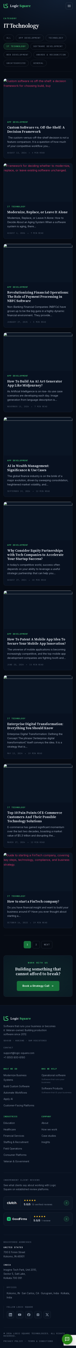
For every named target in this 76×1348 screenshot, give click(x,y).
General (38, 63)
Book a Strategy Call (35, 985)
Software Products (52, 1088)
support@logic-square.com (19, 1053)
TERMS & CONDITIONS (40, 1341)
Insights (46, 1142)
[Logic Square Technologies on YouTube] (19, 1314)
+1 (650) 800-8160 (14, 1057)
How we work (49, 1129)
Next (47, 944)
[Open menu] (69, 6)
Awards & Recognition (51, 54)
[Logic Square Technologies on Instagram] (38, 1314)
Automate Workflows (15, 1092)
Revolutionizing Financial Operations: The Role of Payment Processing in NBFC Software (38, 296)
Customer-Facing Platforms (19, 1105)
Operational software (54, 1075)
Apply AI (8, 1099)
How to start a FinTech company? (33, 901)
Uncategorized (16, 63)
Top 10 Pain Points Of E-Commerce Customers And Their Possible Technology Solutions (34, 816)
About (45, 1123)
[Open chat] (67, 1339)
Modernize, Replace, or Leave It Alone (37, 212)
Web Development (18, 54)
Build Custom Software (17, 1086)
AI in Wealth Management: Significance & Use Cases (28, 467)
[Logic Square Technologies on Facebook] (29, 1314)
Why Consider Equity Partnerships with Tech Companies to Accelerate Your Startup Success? (35, 554)
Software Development (48, 46)
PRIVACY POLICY (13, 1341)
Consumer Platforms (15, 1155)
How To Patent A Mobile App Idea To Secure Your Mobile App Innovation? (36, 641)
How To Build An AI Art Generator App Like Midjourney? (34, 383)
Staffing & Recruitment (16, 1142)
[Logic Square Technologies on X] (47, 1314)
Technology (56, 38)
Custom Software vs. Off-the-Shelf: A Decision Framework (36, 129)
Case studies (49, 1135)
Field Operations (13, 1148)
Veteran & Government (16, 1161)
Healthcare (10, 1129)
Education (9, 1123)
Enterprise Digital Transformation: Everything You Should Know (35, 726)
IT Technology (16, 46)
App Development (30, 38)
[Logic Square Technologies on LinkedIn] (10, 1314)
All (9, 38)
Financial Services (14, 1135)
